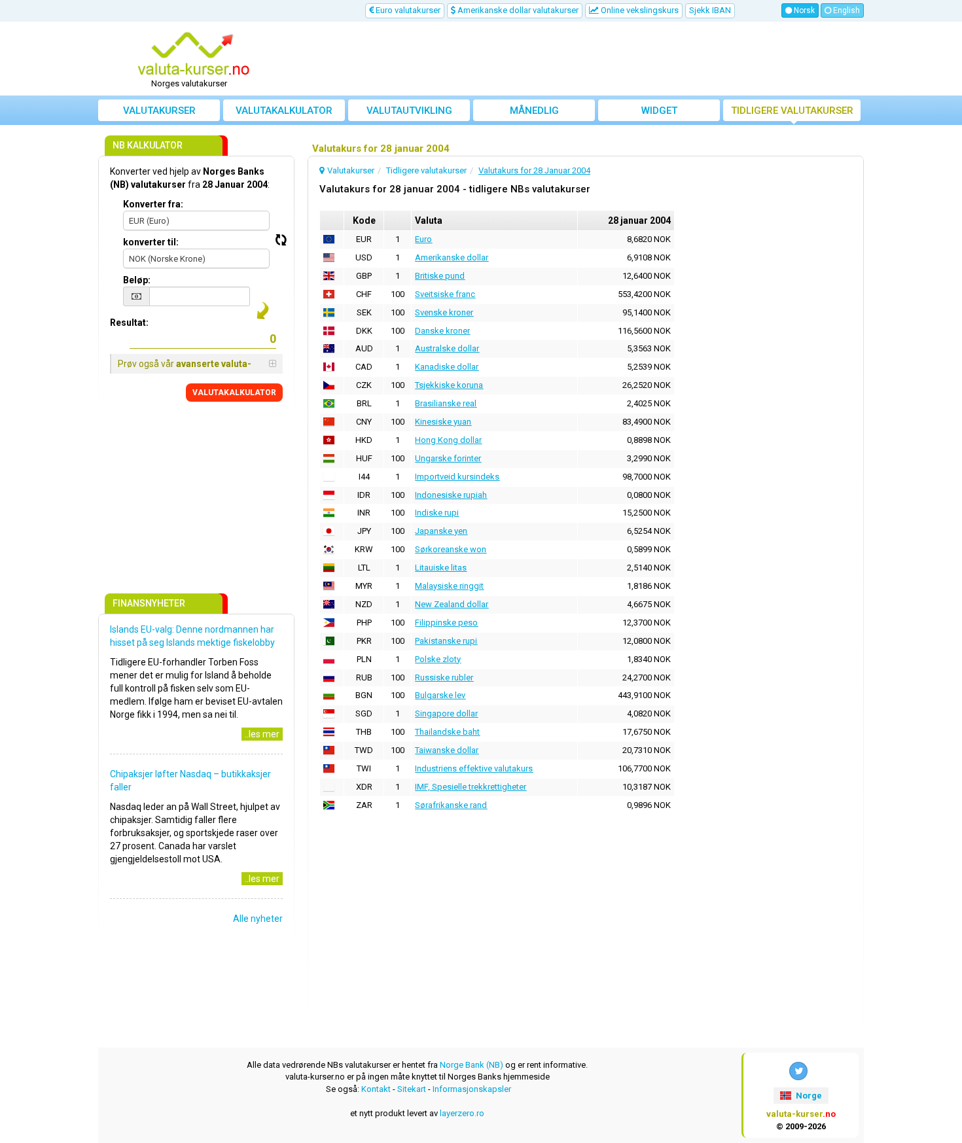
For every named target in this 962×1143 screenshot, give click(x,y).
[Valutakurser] (193, 54)
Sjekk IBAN (710, 10)
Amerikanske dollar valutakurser (517, 10)
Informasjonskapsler (472, 1089)
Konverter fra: (153, 204)
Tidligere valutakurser (792, 110)
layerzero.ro (462, 1113)
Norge (808, 1095)
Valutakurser (159, 110)
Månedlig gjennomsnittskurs (534, 113)
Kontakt (376, 1089)
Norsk (803, 10)
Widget (659, 110)
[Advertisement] (577, 58)
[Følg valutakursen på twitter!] (798, 1071)
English (845, 10)
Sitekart (411, 1089)
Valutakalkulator (284, 110)
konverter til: (151, 242)
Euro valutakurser (407, 10)
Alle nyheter (258, 918)
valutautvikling (409, 110)
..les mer (262, 734)
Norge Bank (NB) (471, 1065)
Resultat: (129, 322)
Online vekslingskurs (639, 10)
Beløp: (137, 280)
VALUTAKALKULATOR (234, 392)
